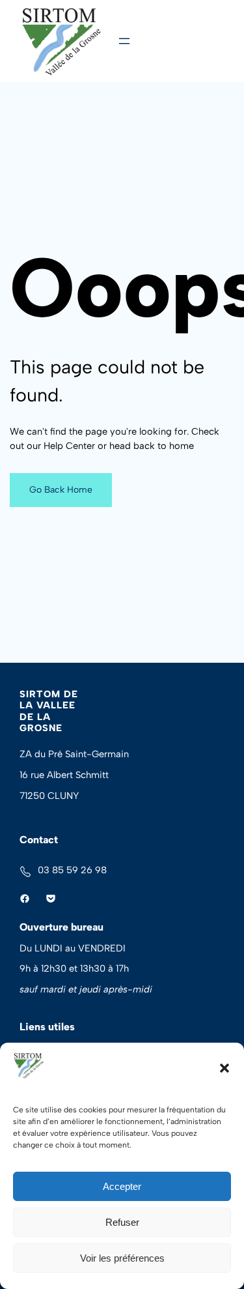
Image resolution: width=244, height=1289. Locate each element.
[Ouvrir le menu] (124, 41)
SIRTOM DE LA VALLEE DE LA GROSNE (49, 711)
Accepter (122, 1186)
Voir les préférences (122, 1258)
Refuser (122, 1222)
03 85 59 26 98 (72, 870)
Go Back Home (60, 489)
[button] (224, 1068)
